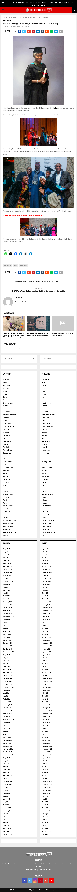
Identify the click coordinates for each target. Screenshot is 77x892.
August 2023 (7, 655)
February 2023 (7, 672)
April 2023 (6, 666)
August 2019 (7, 793)
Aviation (5, 394)
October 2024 (7, 613)
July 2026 (6, 552)
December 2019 (8, 781)
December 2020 (8, 746)
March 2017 (7, 828)
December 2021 (8, 711)
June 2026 (6, 555)
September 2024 (8, 616)
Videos (51, 2)
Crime (5, 420)
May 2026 (6, 558)
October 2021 (7, 716)
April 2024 (6, 631)
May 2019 (6, 802)
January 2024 (7, 640)
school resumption (9, 509)
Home (15, 2)
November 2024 (8, 611)
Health (5, 456)
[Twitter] (30, 880)
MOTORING (6, 476)
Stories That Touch (9, 520)
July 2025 (6, 587)
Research (6, 503)
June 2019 (6, 799)
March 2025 (7, 599)
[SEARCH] (33, 359)
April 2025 (6, 596)
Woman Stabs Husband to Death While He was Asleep (38, 282)
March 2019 (7, 808)
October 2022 (7, 684)
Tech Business (8, 526)
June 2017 (6, 820)
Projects (6, 497)
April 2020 (6, 769)
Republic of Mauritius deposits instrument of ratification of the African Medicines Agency (13, 335)
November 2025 (8, 575)
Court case (6, 418)
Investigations (7, 462)
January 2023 (7, 675)
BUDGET (6, 406)
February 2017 (7, 831)
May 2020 (6, 766)
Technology (7, 529)
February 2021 (7, 740)
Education (6, 435)
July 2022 (6, 693)
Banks (5, 397)
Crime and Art (7, 423)
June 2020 (6, 764)
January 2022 (7, 708)
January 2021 (7, 743)
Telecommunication (9, 532)
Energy (5, 438)
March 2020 (7, 772)
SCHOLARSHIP (59, 2)
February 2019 (7, 811)
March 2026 (7, 563)
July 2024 (6, 622)
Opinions (6, 482)
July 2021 (6, 725)
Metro (5, 473)
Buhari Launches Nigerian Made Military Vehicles (28, 215)
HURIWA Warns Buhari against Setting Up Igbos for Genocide (38, 291)
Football (6, 447)
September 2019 (8, 790)
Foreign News (7, 450)
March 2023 (7, 669)
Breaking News (7, 20)
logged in (14, 348)
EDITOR (7, 26)
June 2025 (6, 590)
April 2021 (6, 734)
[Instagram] (35, 880)
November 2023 (8, 646)
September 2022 (8, 687)
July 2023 (6, 658)
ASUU (5, 391)
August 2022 (7, 690)
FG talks (5, 444)
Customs (6, 429)
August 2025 (7, 584)
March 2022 (7, 702)
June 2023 (6, 661)
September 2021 (8, 719)
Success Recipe (8, 523)
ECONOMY (6, 432)
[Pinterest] (40, 880)
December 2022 (8, 678)
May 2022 (6, 696)
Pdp (4, 485)
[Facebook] (24, 880)
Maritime (6, 470)
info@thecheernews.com (42, 870)
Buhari (15, 265)
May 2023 (6, 664)
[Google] (46, 880)
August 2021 (7, 722)
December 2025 (8, 572)
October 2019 (7, 787)
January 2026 (7, 569)
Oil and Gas (6, 479)
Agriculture (6, 379)
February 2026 (7, 566)
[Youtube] (51, 880)
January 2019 (7, 814)
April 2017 (6, 825)
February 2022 (7, 705)
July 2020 (6, 761)
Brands (5, 400)
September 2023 (8, 652)
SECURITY (6, 512)
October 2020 (7, 752)
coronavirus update (9, 415)
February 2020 (7, 775)
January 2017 (7, 834)
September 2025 (8, 581)
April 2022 (6, 699)
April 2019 (6, 805)
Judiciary (6, 465)
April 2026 (6, 560)
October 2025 (7, 578)
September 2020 (8, 755)
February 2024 (7, 637)
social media (7, 515)
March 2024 (7, 634)
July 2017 (6, 816)
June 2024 (6, 625)
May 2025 (6, 593)
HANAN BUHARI (23, 265)
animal (5, 382)
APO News (21, 2)
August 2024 (7, 619)
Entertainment (8, 441)
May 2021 (6, 731)
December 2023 (8, 643)
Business (44, 2)
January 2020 (7, 778)
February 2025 (7, 602)
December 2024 (8, 608)
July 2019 (6, 796)
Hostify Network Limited (60, 890)
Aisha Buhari (55, 108)
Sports (5, 518)
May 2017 (6, 822)
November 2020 (8, 749)
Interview (6, 459)
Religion (5, 500)
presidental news (8, 494)
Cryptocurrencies (30, 2)
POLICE (5, 488)
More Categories (68, 2)
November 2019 (8, 784)
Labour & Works (8, 468)
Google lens (7, 453)
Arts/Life (6, 388)
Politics (38, 2)
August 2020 (7, 758)
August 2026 (7, 549)
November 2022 (8, 681)
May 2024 (6, 628)
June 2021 (6, 728)
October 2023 (7, 649)
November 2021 (8, 714)
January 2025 (7, 605)
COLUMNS (6, 412)
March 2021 (7, 737)
